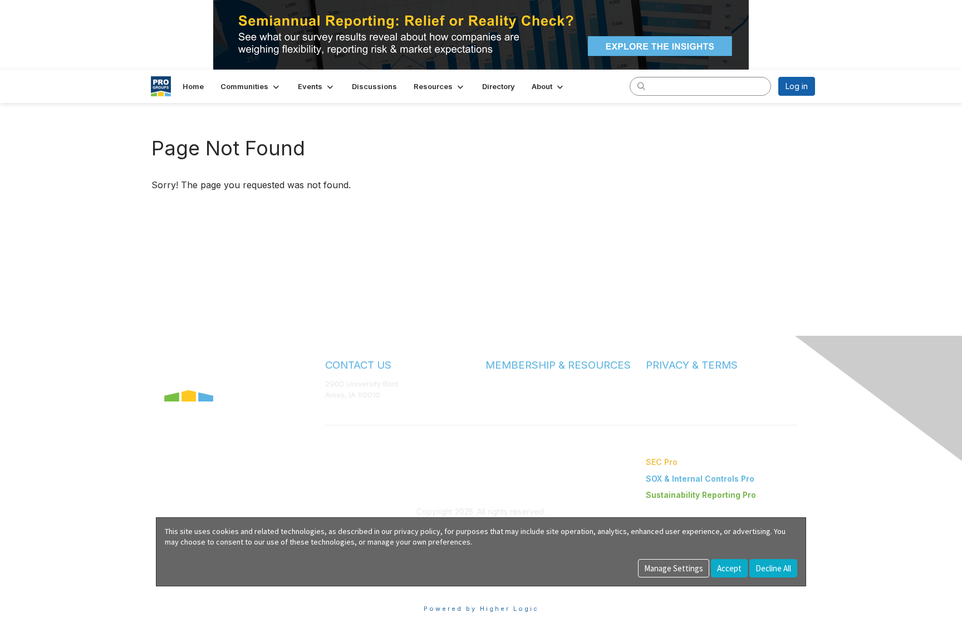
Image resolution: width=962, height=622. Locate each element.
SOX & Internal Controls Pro (700, 478)
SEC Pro (662, 462)
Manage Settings (673, 568)
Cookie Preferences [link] (193, 591)
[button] (250, 86)
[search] (641, 86)
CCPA (656, 405)
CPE (492, 405)
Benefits (500, 394)
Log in (797, 86)
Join (493, 383)
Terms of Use (669, 383)
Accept (729, 568)
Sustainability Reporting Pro (701, 494)
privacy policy (417, 531)
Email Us (340, 410)
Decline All (773, 568)
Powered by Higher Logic (481, 609)
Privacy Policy (670, 394)
